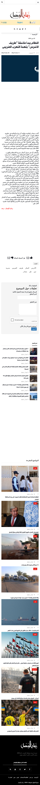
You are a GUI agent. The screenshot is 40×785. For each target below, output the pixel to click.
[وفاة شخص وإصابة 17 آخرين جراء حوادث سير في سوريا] (20, 592)
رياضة (35, 702)
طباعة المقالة (4, 53)
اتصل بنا (10, 777)
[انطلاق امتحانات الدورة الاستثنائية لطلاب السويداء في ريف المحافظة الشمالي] (20, 491)
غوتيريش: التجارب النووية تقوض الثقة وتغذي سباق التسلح (24, 532)
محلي (35, 468)
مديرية (8, 268)
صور (14, 777)
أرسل (34, 329)
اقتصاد (35, 634)
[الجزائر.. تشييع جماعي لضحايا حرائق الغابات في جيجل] (20, 692)
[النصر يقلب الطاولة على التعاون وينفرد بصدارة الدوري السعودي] (20, 725)
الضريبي (14, 268)
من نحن (31, 777)
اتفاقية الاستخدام (24, 777)
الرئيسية (34, 34)
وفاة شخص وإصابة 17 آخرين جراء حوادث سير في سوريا (25, 598)
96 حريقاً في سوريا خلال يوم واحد (30, 565)
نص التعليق (33, 302)
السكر (27, 268)
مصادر (25, 271)
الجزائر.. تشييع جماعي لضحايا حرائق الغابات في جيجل (25, 698)
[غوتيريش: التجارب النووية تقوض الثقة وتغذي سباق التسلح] (20, 526)
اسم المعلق (33, 294)
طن (30, 271)
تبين (35, 271)
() (28, 257)
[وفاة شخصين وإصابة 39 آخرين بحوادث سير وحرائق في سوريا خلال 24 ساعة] (33, 391)
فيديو (18, 777)
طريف (21, 268)
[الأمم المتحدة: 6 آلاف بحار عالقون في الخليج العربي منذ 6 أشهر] (20, 625)
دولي (35, 503)
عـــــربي (34, 669)
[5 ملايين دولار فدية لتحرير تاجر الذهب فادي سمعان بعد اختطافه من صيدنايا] (33, 354)
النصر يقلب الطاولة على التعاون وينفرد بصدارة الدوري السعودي (23, 731)
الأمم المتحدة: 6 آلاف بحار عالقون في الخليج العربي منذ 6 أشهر (23, 631)
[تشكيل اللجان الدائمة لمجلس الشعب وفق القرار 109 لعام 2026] (33, 382)
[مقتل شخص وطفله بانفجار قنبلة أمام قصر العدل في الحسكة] (33, 373)
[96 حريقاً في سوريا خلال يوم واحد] (20, 559)
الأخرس (33, 268)
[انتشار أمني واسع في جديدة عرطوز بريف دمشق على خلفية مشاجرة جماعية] (33, 363)
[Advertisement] (20, 111)
